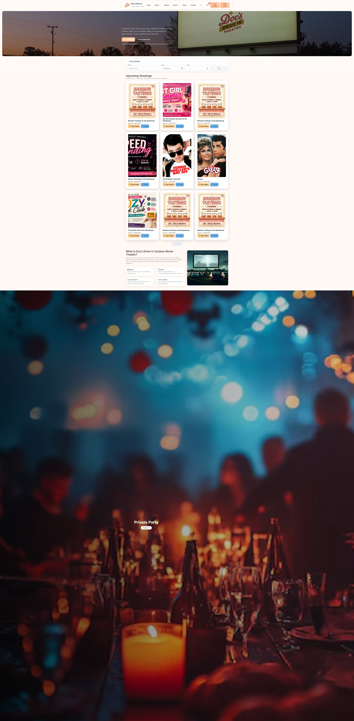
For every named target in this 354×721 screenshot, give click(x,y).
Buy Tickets (135, 126)
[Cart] (207, 5)
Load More (177, 244)
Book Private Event (144, 39)
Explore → (146, 528)
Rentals (166, 5)
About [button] (157, 5)
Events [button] (175, 5)
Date (163, 65)
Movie (129, 65)
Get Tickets (215, 5)
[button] (201, 5)
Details (146, 126)
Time (188, 65)
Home (149, 5)
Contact (193, 5)
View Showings (128, 39)
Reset (219, 68)
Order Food (225, 5)
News (185, 5)
